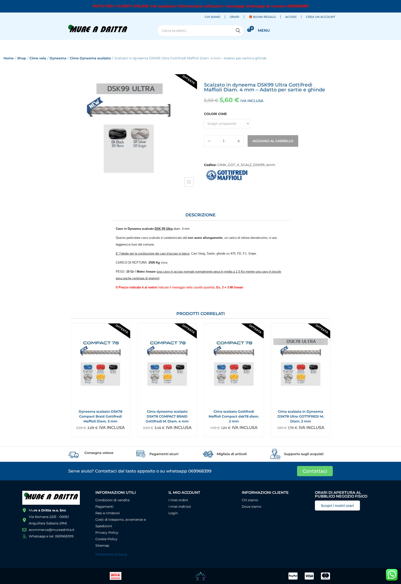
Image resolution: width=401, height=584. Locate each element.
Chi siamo (212, 17)
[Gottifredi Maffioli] (227, 175)
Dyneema (58, 58)
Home (8, 58)
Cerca (238, 31)
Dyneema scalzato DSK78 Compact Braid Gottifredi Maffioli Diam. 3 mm (100, 416)
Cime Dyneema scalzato (90, 58)
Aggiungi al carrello (272, 141)
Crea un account (320, 17)
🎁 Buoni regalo (262, 17)
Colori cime (215, 114)
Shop (21, 58)
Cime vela (37, 58)
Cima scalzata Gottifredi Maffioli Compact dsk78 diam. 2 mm (234, 416)
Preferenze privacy (111, 554)
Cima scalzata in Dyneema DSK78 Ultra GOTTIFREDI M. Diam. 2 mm (301, 416)
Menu (264, 30)
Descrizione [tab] (200, 214)
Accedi (291, 17)
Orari (234, 17)
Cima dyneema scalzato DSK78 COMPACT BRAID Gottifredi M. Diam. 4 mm (167, 416)
